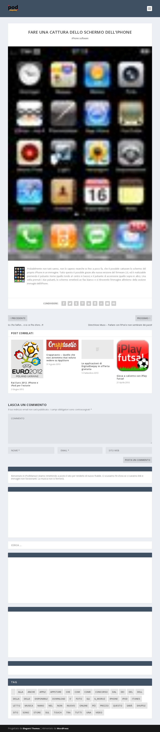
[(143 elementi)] (13, 692)
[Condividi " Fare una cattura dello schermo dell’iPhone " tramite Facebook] (64, 303)
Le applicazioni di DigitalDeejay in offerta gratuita (96, 366)
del (131, 691)
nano (41, 705)
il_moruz (99, 698)
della (16, 698)
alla (20, 691)
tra (68, 712)
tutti (78, 712)
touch (58, 712)
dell (139, 691)
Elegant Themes (31, 728)
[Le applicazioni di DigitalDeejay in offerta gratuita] (98, 349)
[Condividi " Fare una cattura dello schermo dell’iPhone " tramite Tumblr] (76, 303)
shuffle (141, 705)
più (94, 705)
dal (114, 691)
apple (43, 691)
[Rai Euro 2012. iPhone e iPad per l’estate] (27, 359)
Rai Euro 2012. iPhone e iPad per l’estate (24, 384)
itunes (136, 698)
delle (27, 698)
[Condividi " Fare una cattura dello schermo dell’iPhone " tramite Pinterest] (82, 303)
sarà (129, 705)
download (58, 698)
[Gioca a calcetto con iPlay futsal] (133, 355)
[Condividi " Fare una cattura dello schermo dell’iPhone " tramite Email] (107, 303)
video (99, 712)
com (77, 691)
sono (26, 712)
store (37, 712)
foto (79, 698)
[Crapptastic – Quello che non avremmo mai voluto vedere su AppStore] (62, 345)
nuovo (71, 705)
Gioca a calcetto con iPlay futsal (132, 377)
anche (31, 691)
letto (16, 705)
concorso (101, 691)
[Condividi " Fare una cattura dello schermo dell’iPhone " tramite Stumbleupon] (101, 303)
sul (47, 712)
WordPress (62, 728)
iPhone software (80, 38)
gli (88, 698)
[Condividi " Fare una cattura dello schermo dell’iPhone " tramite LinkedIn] (89, 303)
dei (122, 691)
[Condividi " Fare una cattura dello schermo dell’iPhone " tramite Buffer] (95, 303)
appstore (55, 691)
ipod (125, 698)
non (59, 705)
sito (15, 712)
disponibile (41, 698)
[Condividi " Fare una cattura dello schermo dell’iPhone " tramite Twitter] (70, 303)
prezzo (104, 705)
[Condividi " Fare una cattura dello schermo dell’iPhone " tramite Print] (114, 303)
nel (51, 705)
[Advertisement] (34, 514)
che (68, 691)
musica (29, 705)
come (87, 691)
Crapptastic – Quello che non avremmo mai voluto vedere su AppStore (61, 357)
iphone (114, 698)
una (88, 712)
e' (70, 698)
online (84, 705)
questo (117, 705)
